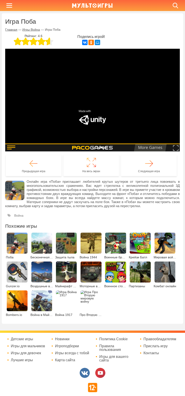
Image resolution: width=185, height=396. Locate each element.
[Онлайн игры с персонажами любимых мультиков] (92, 5)
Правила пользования (110, 348)
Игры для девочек (26, 353)
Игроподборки (67, 346)
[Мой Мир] (97, 42)
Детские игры (22, 339)
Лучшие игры (22, 360)
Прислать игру (155, 346)
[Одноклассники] (91, 42)
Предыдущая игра (33, 171)
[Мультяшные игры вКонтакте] (85, 373)
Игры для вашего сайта (113, 358)
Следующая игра (149, 171)
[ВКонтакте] (85, 42)
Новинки (62, 339)
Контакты (151, 353)
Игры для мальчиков (28, 346)
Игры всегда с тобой (72, 353)
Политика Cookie (113, 339)
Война (18, 215)
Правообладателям (159, 339)
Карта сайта (65, 360)
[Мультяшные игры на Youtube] (100, 373)
